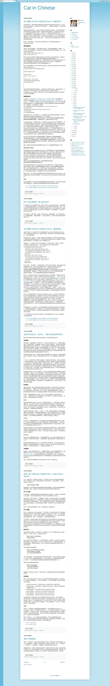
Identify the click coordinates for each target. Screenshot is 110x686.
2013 (73, 77)
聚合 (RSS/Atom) (75, 46)
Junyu (25, 425)
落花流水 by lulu (75, 145)
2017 (73, 70)
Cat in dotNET (29, 187)
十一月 (74, 90)
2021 (73, 62)
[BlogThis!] (27, 192)
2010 (73, 83)
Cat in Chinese (39, 8)
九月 (74, 94)
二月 (74, 126)
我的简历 (29, 452)
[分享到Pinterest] (32, 192)
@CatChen (74, 34)
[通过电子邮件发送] (26, 192)
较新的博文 (26, 662)
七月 (74, 98)
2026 (73, 53)
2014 (73, 75)
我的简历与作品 (75, 32)
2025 (73, 55)
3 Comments (41, 656)
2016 (73, 72)
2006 (73, 132)
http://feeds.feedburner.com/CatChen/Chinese (47, 185)
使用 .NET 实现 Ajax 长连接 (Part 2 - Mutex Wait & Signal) (79, 121)
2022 (73, 60)
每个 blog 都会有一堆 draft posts (36, 202)
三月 (74, 105)
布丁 (38, 411)
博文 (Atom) (29, 664)
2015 (73, 73)
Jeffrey (50, 444)
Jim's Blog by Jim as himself (78, 153)
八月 (74, 96)
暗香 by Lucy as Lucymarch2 (78, 149)
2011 (73, 81)
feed (35, 622)
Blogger (53, 675)
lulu (24, 205)
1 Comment (41, 223)
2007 (73, 130)
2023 (73, 58)
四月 (74, 103)
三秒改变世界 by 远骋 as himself (78, 155)
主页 (44, 662)
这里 (57, 415)
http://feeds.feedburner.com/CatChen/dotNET (46, 187)
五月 (74, 102)
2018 (73, 68)
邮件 (72, 45)
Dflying (55, 444)
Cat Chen (82, 20)
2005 (73, 134)
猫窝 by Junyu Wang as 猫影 (78, 144)
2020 (73, 64)
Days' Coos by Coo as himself (78, 142)
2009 (73, 85)
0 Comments (41, 193)
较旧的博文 (62, 662)
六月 (74, 100)
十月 (74, 92)
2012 (73, 79)
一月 (74, 128)
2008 (73, 87)
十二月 (74, 88)
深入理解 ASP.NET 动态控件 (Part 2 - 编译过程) (40, 99)
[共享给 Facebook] (30, 192)
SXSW (38, 425)
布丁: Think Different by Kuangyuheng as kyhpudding (78, 151)
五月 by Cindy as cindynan (77, 147)
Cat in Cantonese (75, 37)
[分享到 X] (29, 192)
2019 (73, 66)
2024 (73, 57)
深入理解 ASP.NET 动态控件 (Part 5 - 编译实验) (49, 100)
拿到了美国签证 (30, 639)
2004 (73, 136)
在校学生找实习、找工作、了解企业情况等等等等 (43, 334)
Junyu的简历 (35, 452)
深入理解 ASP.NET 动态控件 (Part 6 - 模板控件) (42, 21)
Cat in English (75, 35)
